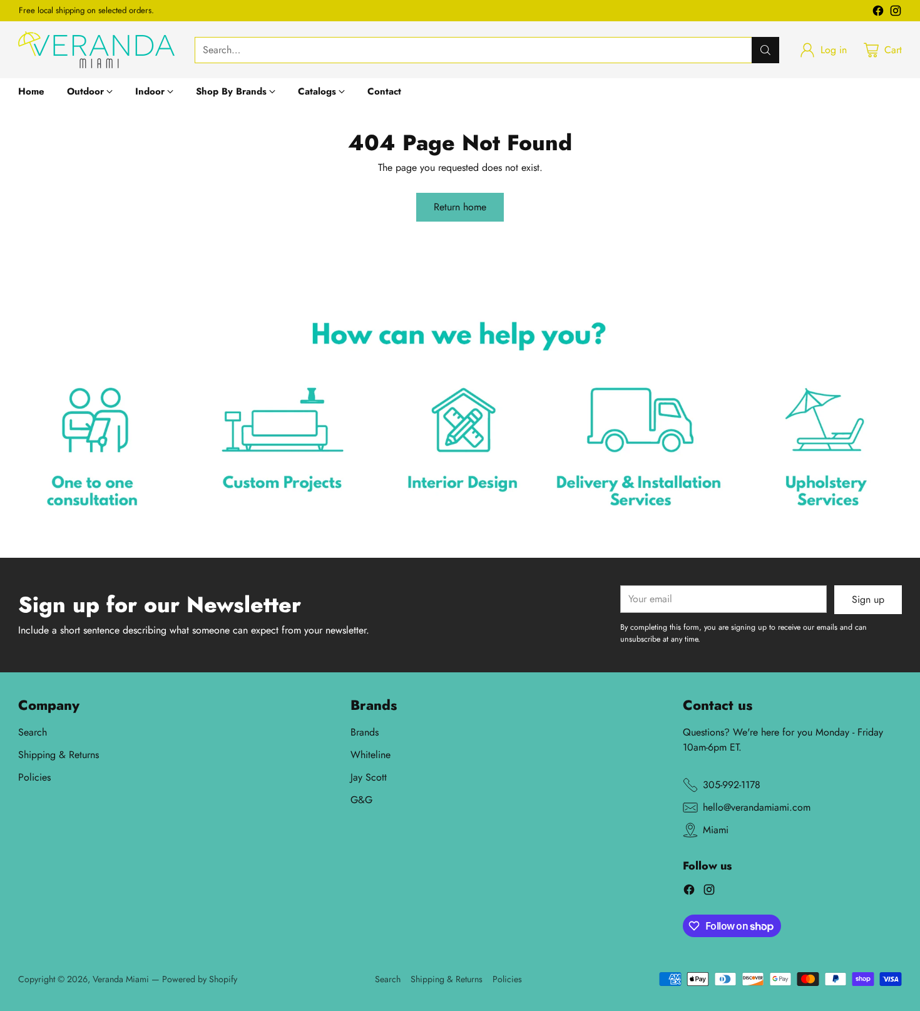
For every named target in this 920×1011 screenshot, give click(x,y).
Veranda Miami (121, 979)
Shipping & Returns (58, 754)
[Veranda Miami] (96, 49)
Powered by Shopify (199, 979)
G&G (361, 800)
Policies (34, 777)
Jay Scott (368, 777)
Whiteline (370, 754)
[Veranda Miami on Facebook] (878, 12)
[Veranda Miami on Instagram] (895, 12)
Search (32, 732)
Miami (715, 830)
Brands (364, 732)
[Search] (765, 50)
